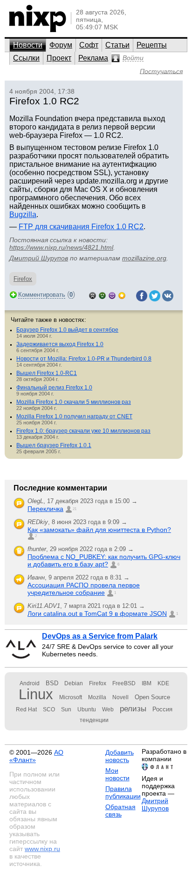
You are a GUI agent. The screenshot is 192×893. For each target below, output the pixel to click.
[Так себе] (102, 294)
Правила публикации (123, 792)
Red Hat (26, 709)
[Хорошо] (112, 294)
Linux (36, 694)
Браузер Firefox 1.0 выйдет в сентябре (67, 330)
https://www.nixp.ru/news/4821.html (61, 247)
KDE (163, 683)
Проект (59, 58)
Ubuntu (86, 709)
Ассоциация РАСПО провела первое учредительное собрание (83, 588)
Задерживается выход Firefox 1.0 (59, 344)
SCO (49, 709)
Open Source (152, 697)
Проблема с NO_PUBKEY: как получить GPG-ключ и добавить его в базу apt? (103, 560)
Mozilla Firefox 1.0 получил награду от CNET (74, 416)
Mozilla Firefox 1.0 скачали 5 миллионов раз (73, 402)
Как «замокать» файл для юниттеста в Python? (99, 529)
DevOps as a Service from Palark (100, 636)
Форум (60, 45)
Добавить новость (119, 756)
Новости (27, 45)
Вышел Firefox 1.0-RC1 (46, 373)
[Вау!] (121, 294)
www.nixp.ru (42, 848)
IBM (146, 683)
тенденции (94, 720)
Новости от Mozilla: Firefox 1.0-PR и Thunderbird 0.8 (83, 358)
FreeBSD (124, 683)
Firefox (23, 278)
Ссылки (26, 58)
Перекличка (45, 508)
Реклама (93, 58)
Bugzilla (22, 214)
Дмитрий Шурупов (38, 258)
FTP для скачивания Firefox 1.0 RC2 (81, 227)
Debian (73, 683)
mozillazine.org (144, 258)
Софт (88, 45)
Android (30, 683)
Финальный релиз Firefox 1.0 (54, 387)
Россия (162, 709)
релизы (133, 708)
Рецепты (152, 45)
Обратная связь (120, 810)
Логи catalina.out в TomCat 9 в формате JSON (97, 613)
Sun (66, 709)
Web (108, 709)
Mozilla (97, 697)
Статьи (117, 45)
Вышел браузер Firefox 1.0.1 (53, 445)
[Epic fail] (92, 294)
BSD (52, 683)
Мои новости (117, 774)
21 (74, 509)
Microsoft (70, 697)
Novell (120, 697)
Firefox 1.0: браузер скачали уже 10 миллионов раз (83, 431)
